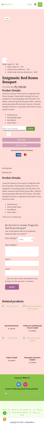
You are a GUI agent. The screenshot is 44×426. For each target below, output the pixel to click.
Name (8, 259)
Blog (34, 412)
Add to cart (21, 145)
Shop (22, 415)
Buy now (21, 140)
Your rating (11, 238)
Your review (11, 245)
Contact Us (26, 409)
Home (4, 409)
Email (7, 269)
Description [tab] (7, 168)
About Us (15, 409)
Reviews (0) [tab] (6, 172)
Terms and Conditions (20, 412)
